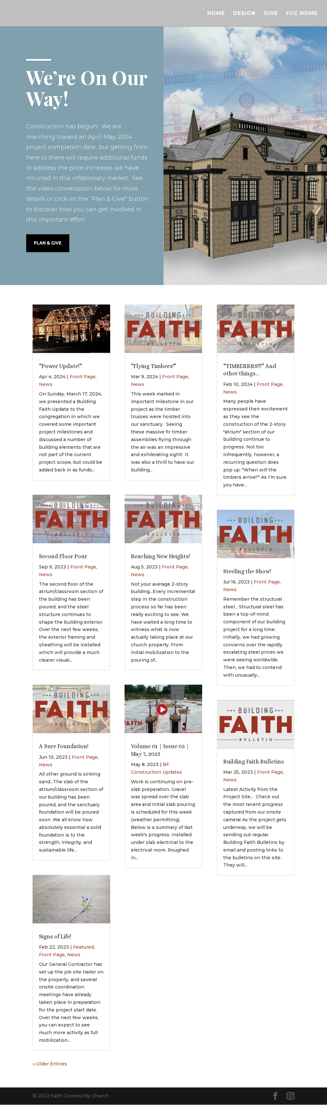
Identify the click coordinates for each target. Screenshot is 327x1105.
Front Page (82, 377)
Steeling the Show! (247, 571)
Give (271, 13)
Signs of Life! (55, 936)
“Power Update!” (60, 366)
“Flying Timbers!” (153, 366)
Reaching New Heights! (160, 556)
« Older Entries (50, 1064)
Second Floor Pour (63, 556)
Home (216, 13)
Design (244, 13)
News (45, 384)
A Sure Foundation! (63, 746)
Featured (83, 947)
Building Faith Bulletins (253, 761)
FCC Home (301, 13)
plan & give (48, 242)
